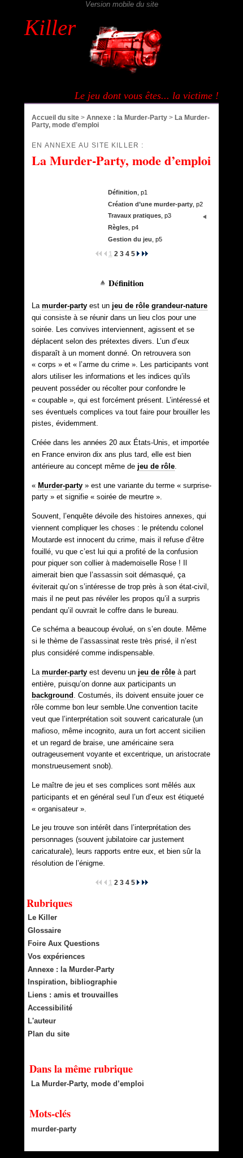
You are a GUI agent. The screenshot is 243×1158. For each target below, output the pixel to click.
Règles (118, 227)
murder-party (53, 1129)
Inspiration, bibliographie (72, 982)
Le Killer (42, 917)
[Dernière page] (145, 253)
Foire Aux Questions (63, 943)
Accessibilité (50, 1008)
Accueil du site (55, 117)
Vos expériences (56, 956)
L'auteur (42, 1021)
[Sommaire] (104, 282)
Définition (122, 192)
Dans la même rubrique (81, 1068)
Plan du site (49, 1034)
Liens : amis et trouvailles (73, 995)
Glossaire (44, 930)
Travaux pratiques (134, 215)
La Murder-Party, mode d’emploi (87, 1083)
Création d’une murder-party (150, 204)
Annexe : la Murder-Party (126, 117)
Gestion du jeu (130, 239)
